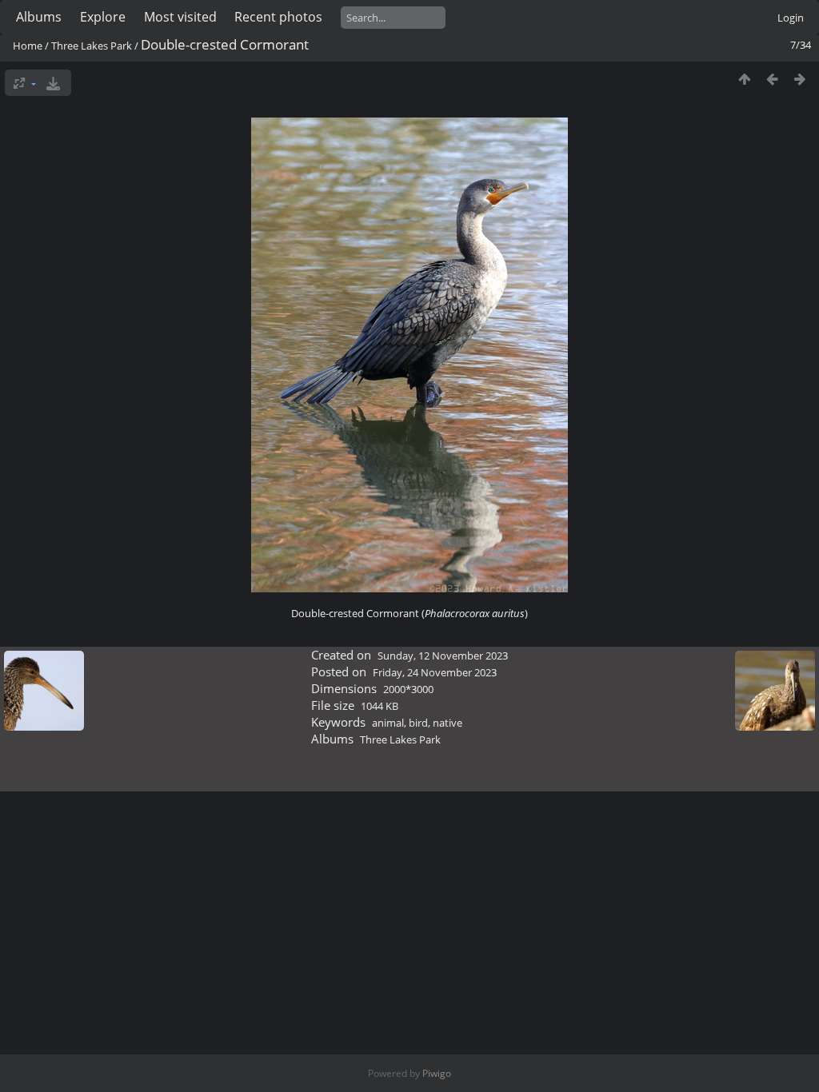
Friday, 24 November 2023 (435, 672)
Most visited (180, 17)
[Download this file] (53, 83)
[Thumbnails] (744, 79)
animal (388, 722)
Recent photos (278, 17)
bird (418, 722)
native (447, 722)
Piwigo (436, 1073)
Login (790, 17)
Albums (39, 17)
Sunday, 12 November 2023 (443, 655)
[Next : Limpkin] (800, 79)
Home (27, 45)
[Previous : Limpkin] (772, 79)
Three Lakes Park (91, 45)
